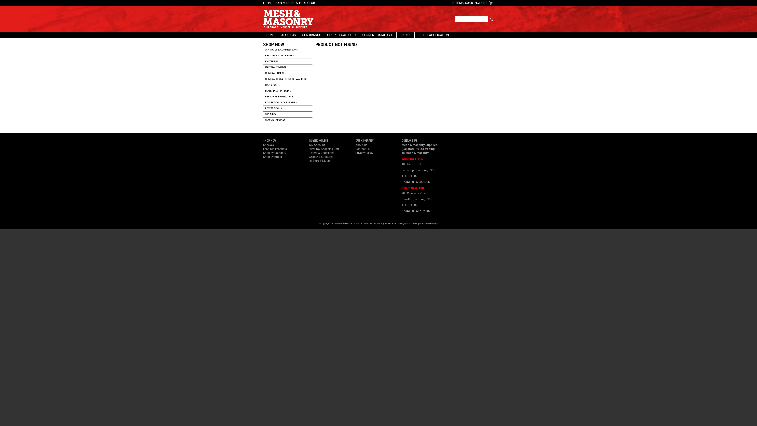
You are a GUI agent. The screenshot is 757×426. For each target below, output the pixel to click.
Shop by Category (274, 153)
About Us (288, 35)
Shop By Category (341, 35)
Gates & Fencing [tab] (275, 67)
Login (267, 3)
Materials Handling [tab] (278, 90)
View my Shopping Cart (324, 149)
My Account (317, 145)
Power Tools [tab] (273, 108)
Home (270, 35)
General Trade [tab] (274, 73)
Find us (405, 35)
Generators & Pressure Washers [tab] (286, 79)
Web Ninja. (433, 223)
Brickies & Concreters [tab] (279, 55)
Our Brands (311, 35)
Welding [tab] (270, 114)
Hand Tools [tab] (272, 84)
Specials (268, 145)
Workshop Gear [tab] (275, 120)
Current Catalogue (377, 35)
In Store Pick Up (319, 161)
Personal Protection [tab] (279, 96)
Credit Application (433, 35)
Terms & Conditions (321, 153)
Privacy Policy (364, 153)
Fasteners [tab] (271, 61)
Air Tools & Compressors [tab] (281, 49)
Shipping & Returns (321, 157)
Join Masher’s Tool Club (295, 3)
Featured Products (275, 149)
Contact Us (362, 149)
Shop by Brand (272, 157)
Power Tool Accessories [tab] (281, 102)
